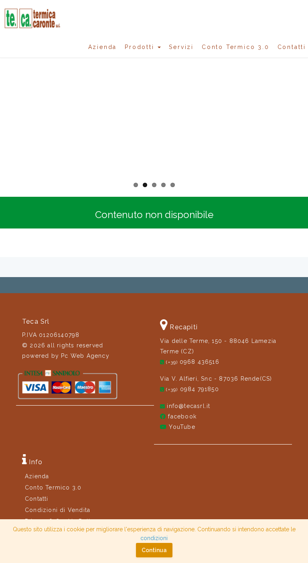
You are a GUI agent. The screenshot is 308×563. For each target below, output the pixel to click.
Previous (12, 108)
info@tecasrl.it (188, 406)
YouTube (182, 427)
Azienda (102, 47)
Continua (154, 550)
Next (296, 108)
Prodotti (141, 47)
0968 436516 (192, 362)
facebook (182, 416)
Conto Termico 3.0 (236, 47)
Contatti (292, 47)
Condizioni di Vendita (57, 510)
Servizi (181, 47)
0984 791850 (192, 389)
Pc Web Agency (85, 356)
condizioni (154, 538)
